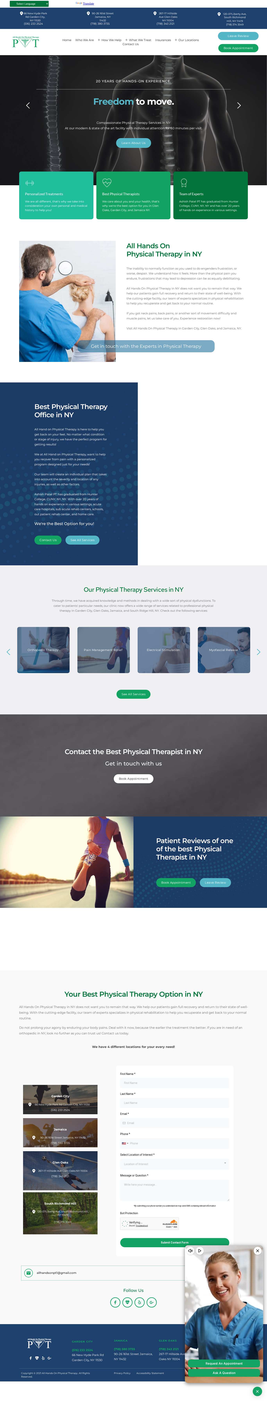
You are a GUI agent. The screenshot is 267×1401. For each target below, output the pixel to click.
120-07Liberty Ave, (234, 13)
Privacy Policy (122, 1373)
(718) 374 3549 (235, 24)
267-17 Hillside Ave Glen (176, 1354)
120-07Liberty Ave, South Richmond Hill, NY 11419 (63, 1213)
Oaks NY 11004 (169, 1359)
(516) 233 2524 (33, 23)
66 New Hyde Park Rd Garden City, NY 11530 (36, 17)
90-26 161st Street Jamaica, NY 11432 (103, 17)
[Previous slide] (28, 105)
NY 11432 (120, 1359)
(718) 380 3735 (100, 23)
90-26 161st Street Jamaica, (133, 1354)
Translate (88, 3)
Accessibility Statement (150, 1373)
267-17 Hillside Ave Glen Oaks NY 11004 (168, 17)
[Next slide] (239, 105)
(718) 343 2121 (165, 23)
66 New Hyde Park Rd (88, 1355)
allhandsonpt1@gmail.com (56, 1273)
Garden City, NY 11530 (87, 1360)
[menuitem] (66, 40)
